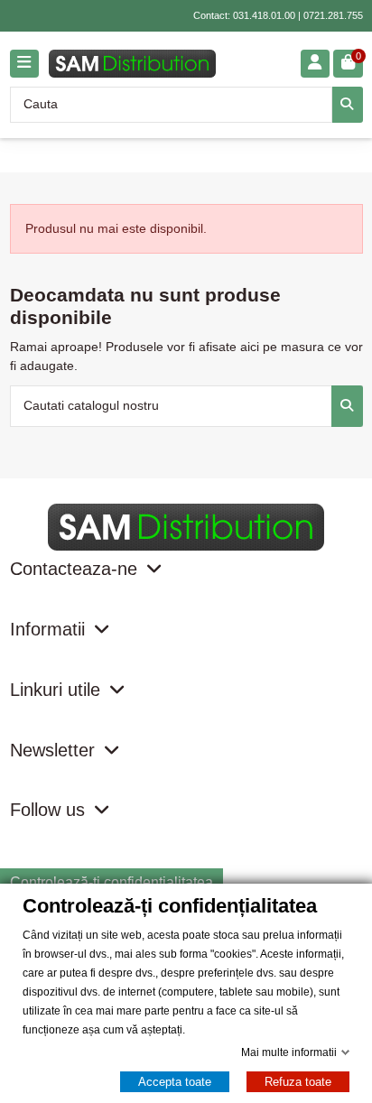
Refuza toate (298, 1082)
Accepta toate (174, 1082)
